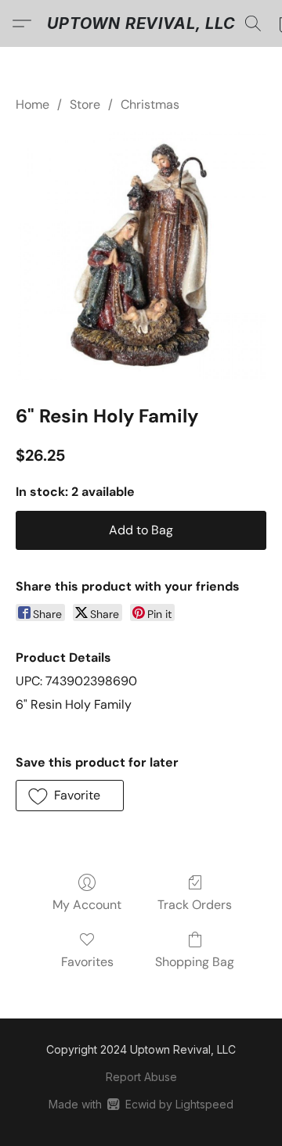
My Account (86, 904)
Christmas (150, 104)
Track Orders (194, 904)
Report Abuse (141, 1076)
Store (85, 104)
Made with (141, 1104)
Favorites (87, 962)
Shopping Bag (194, 962)
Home (32, 104)
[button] (141, 23)
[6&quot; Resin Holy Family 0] (141, 255)
